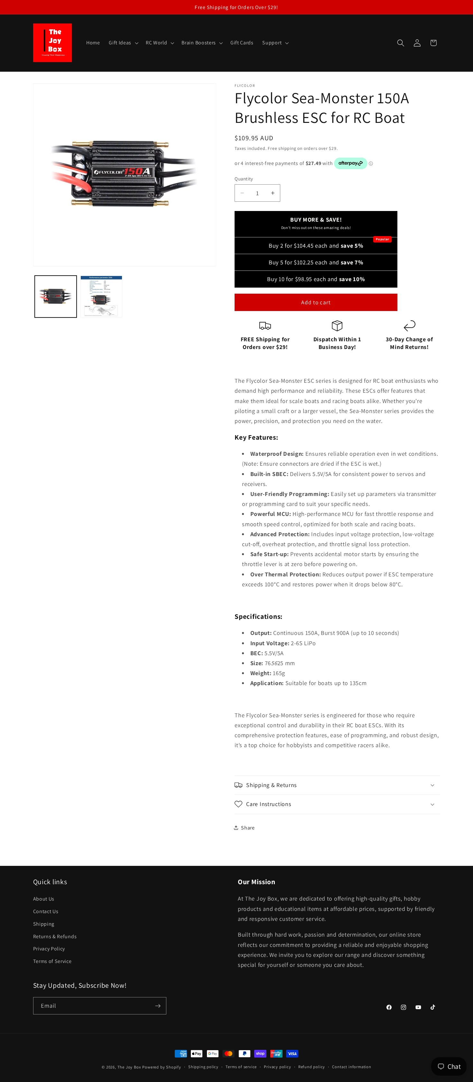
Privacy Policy (49, 948)
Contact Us (46, 911)
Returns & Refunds (55, 936)
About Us (44, 898)
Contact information (351, 1066)
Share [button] (248, 827)
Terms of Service (52, 961)
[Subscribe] (158, 1005)
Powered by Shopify (161, 1067)
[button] (122, 42)
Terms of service (241, 1066)
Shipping (44, 924)
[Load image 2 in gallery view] (101, 296)
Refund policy (311, 1066)
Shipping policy (203, 1066)
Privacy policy (277, 1066)
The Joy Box (129, 1067)
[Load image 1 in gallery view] (56, 296)
